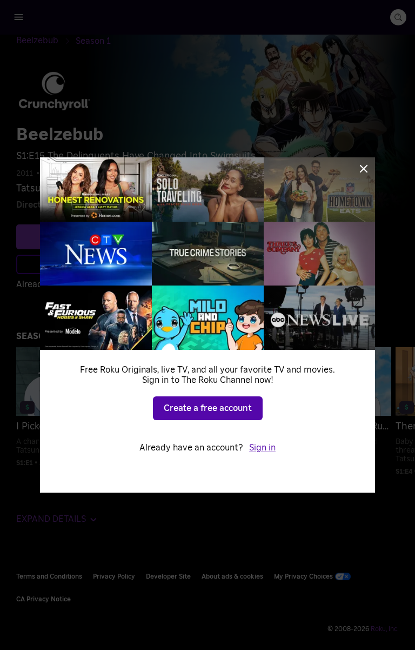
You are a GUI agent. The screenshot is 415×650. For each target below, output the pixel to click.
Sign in (262, 447)
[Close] (363, 168)
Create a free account (208, 408)
